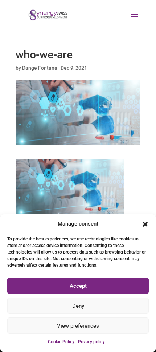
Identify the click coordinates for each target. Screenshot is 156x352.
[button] (145, 224)
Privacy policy (91, 341)
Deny (78, 306)
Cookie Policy (61, 341)
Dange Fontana (39, 68)
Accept (78, 286)
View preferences (78, 326)
